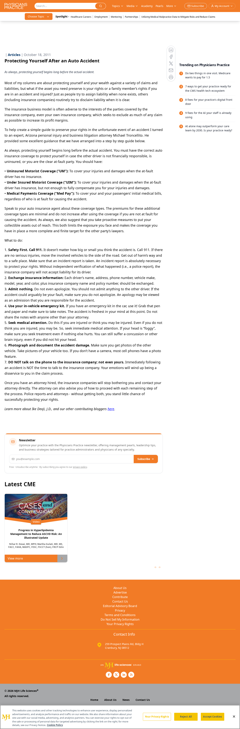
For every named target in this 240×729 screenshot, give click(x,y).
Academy (147, 6)
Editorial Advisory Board (120, 606)
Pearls (159, 6)
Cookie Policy (55, 725)
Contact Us (120, 601)
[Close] (234, 716)
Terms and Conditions (120, 615)
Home (94, 700)
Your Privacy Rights (120, 624)
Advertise (120, 592)
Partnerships (131, 16)
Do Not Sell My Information (120, 619)
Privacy (120, 610)
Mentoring (116, 16)
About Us (120, 588)
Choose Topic (36, 16)
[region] (120, 717)
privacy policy (80, 467)
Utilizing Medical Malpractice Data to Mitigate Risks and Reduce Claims (178, 16)
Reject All (186, 716)
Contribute (120, 597)
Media (130, 6)
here (111, 409)
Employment (101, 16)
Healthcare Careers (81, 16)
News (126, 700)
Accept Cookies (212, 716)
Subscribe (143, 459)
